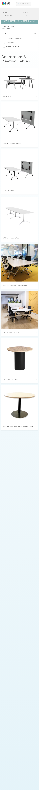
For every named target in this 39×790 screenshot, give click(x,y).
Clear (34, 33)
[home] (6, 4)
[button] (36, 4)
